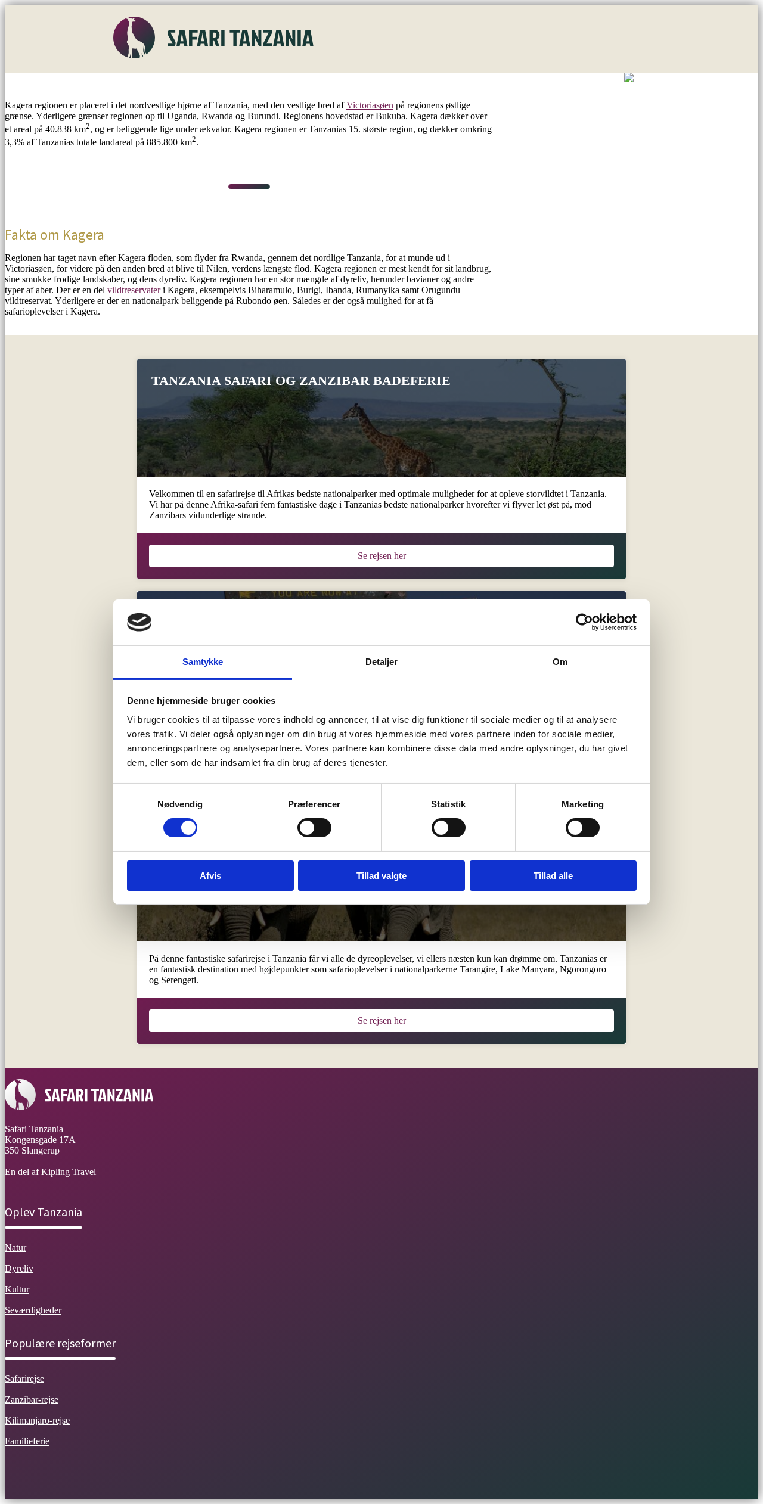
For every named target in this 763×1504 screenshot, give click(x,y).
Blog (481, 86)
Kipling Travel (68, 1172)
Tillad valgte (381, 876)
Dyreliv (244, 86)
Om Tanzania (147, 86)
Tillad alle (553, 876)
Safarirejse (24, 1379)
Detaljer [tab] (381, 662)
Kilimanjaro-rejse (37, 1420)
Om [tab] (560, 662)
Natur (201, 86)
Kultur (289, 86)
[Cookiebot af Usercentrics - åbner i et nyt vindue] (584, 622)
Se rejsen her (382, 556)
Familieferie (27, 1441)
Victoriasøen (369, 105)
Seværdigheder (347, 86)
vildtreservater (133, 290)
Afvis (210, 876)
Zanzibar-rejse (31, 1399)
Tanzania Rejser (423, 86)
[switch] (314, 827)
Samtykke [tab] (203, 662)
